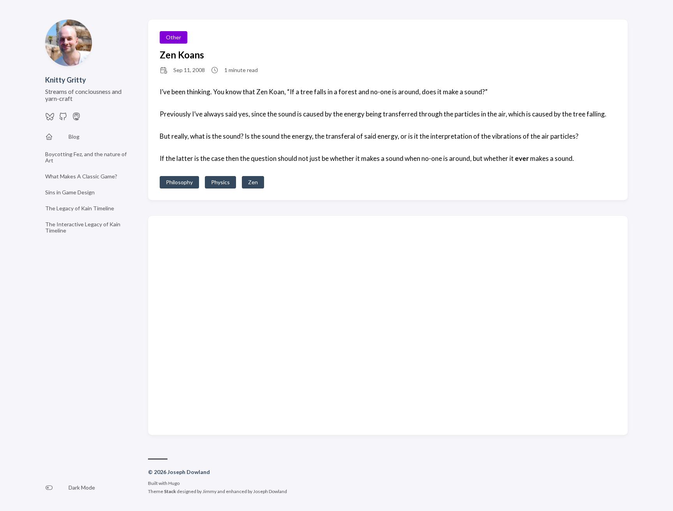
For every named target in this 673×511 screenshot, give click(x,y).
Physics (220, 182)
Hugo (174, 483)
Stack (170, 491)
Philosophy (179, 182)
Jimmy (210, 491)
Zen (253, 182)
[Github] (63, 118)
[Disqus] (388, 324)
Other (173, 37)
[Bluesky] (50, 118)
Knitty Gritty (65, 80)
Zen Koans (182, 54)
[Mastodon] (76, 118)
